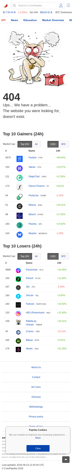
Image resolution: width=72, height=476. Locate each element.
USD (52, 144)
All (36, 144)
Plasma (32, 224)
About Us (36, 367)
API (3, 20)
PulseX (29, 278)
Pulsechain (32, 269)
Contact (36, 377)
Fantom (32, 157)
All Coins (36, 387)
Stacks (32, 167)
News (14, 20)
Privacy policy (36, 416)
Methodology (36, 406)
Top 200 (25, 144)
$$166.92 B (46, 12)
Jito (28, 286)
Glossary (36, 397)
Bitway (29, 340)
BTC (63, 144)
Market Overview (53, 20)
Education (30, 20)
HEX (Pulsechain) (35, 312)
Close (38, 448)
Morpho (33, 233)
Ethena (32, 205)
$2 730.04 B (9, 12)
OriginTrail (34, 176)
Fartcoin (30, 304)
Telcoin (29, 295)
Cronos (30, 331)
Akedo (29, 348)
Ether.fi (32, 214)
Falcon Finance (37, 186)
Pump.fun (34, 195)
